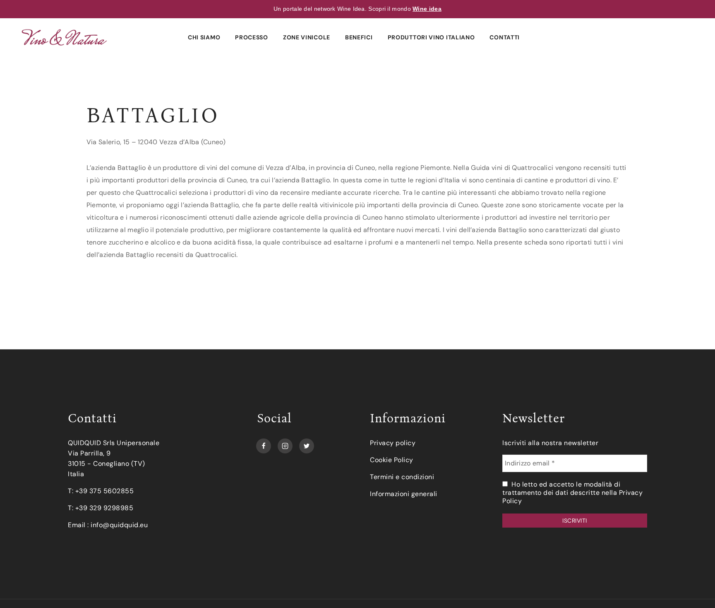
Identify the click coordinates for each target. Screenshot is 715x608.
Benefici (359, 37)
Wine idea (427, 8)
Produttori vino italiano (431, 37)
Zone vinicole (306, 37)
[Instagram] (285, 444)
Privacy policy (392, 442)
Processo (251, 37)
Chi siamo (204, 37)
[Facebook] (263, 444)
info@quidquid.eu (119, 525)
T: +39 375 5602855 (101, 491)
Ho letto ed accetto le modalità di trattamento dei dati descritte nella (572, 492)
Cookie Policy (391, 459)
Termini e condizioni (402, 476)
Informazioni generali (403, 493)
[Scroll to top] (695, 588)
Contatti (504, 37)
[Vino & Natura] (64, 37)
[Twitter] (306, 444)
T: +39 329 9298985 (100, 508)
